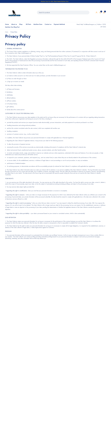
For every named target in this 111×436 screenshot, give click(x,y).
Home (6, 32)
